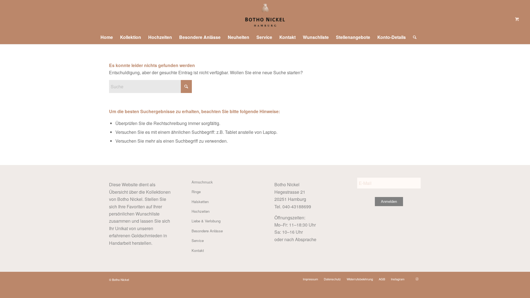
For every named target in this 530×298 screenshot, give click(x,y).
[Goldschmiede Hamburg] (265, 15)
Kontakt (198, 250)
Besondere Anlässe (207, 230)
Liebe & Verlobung (206, 220)
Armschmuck (202, 182)
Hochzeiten (201, 211)
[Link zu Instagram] (417, 279)
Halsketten (200, 201)
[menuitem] (106, 37)
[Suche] (413, 37)
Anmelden (389, 201)
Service (198, 240)
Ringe (196, 191)
